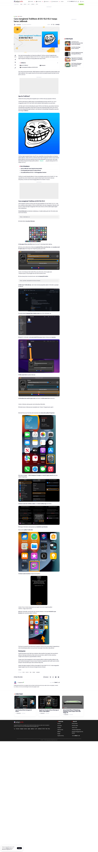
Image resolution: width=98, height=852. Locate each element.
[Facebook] (68, 1)
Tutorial (20, 16)
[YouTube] (71, 1)
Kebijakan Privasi (9, 848)
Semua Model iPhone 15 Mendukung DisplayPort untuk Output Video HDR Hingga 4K (72, 711)
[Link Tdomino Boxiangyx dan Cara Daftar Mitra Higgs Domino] (67, 65)
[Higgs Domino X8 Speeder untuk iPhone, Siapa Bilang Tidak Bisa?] (67, 59)
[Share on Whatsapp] (55, 24)
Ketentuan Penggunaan (6, 849)
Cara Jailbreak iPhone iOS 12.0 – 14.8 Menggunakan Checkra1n (33, 172)
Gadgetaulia (19, 24)
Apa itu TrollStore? (24, 65)
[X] (69, 1)
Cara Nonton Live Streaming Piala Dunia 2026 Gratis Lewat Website (77, 43)
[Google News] (73, 1)
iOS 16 (37, 4)
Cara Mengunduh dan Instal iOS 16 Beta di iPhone (31, 170)
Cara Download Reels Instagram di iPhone (23, 710)
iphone (25, 4)
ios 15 (28, 4)
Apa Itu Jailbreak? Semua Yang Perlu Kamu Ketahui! (31, 168)
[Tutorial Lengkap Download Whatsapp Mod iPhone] (67, 54)
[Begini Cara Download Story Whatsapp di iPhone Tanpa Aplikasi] (49, 702)
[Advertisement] (49, 10)
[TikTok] (76, 1)
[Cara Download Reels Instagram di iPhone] (25, 702)
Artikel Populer (69, 39)
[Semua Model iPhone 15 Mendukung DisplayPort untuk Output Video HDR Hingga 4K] (73, 702)
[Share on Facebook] (52, 24)
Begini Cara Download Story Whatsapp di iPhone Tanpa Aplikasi (49, 710)
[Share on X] (53, 24)
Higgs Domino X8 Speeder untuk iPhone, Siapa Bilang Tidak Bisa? (76, 59)
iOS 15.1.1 (27, 672)
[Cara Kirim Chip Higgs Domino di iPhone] (67, 49)
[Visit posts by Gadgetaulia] (15, 682)
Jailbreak (32, 4)
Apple (21, 4)
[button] (19, 848)
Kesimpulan (43, 65)
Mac (49, 728)
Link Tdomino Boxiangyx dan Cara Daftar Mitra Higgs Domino (76, 64)
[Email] (57, 24)
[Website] (53, 682)
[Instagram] (74, 1)
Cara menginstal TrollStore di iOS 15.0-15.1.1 (29, 67)
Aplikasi (16, 16)
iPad (30, 672)
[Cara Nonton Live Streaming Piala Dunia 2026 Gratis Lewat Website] (67, 43)
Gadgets (22, 728)
